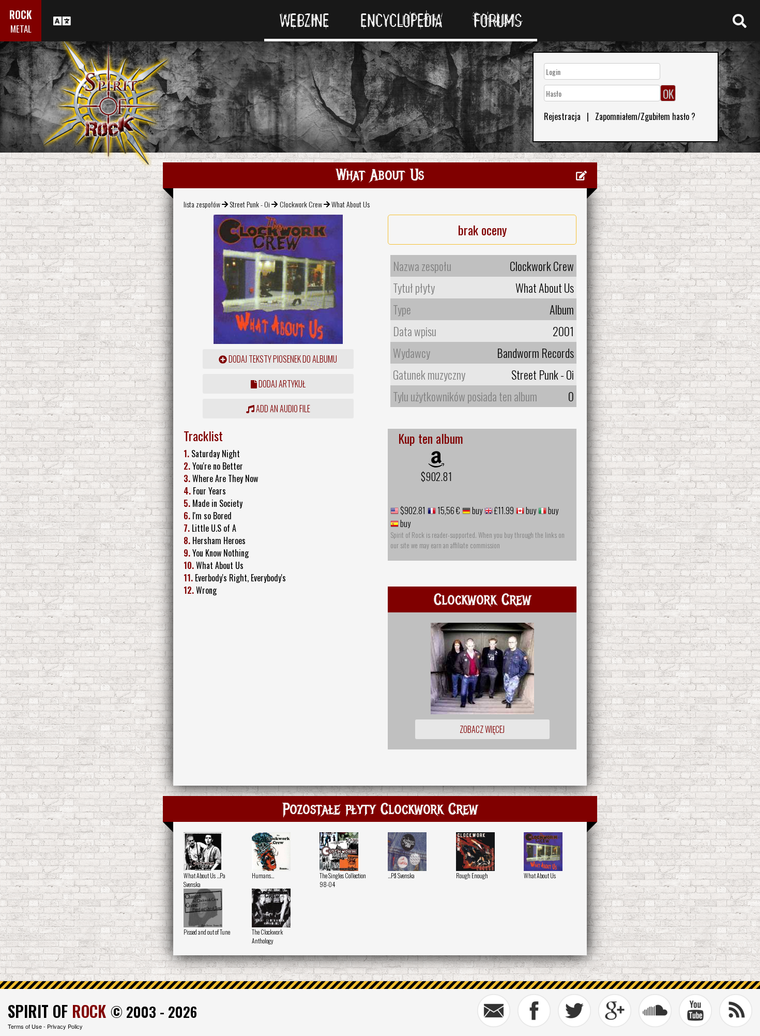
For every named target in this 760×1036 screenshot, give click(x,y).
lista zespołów (202, 204)
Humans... (263, 875)
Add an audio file (282, 408)
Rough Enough (472, 875)
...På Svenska (401, 875)
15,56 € (448, 510)
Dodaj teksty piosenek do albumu (282, 359)
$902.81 (436, 476)
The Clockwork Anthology (267, 936)
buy (476, 510)
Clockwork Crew (301, 204)
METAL (21, 28)
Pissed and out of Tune (207, 931)
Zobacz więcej (482, 729)
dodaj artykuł (281, 384)
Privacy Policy (65, 1026)
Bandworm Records (535, 352)
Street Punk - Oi (250, 204)
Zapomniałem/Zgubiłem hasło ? (645, 116)
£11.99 (503, 510)
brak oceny (482, 229)
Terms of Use (25, 1026)
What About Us (540, 875)
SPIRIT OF (57, 1011)
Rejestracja (562, 116)
